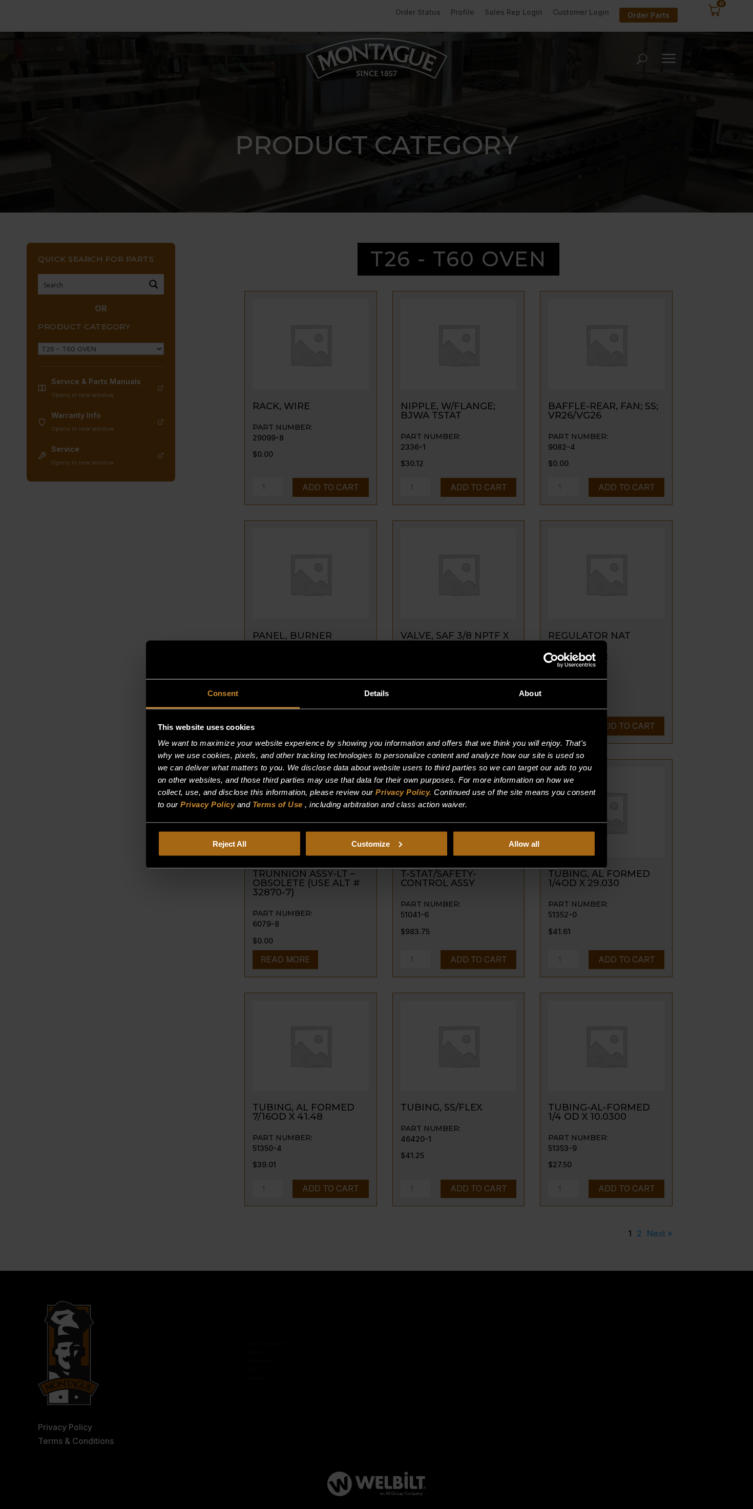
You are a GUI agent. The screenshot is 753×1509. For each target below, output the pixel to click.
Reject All (229, 843)
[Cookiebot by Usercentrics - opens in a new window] (551, 659)
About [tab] (530, 693)
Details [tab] (376, 693)
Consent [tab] (222, 693)
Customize (370, 843)
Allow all (524, 843)
